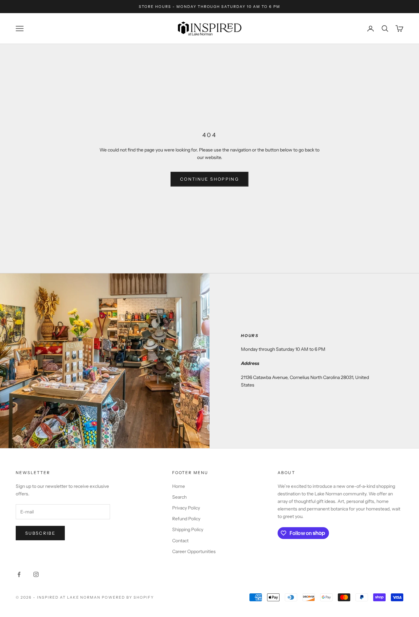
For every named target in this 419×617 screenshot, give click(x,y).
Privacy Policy (186, 508)
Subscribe (40, 533)
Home (178, 486)
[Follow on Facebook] (19, 574)
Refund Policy (186, 519)
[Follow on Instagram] (36, 574)
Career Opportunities (194, 551)
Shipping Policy (187, 529)
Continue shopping (209, 179)
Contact (180, 541)
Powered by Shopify (128, 597)
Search (179, 497)
